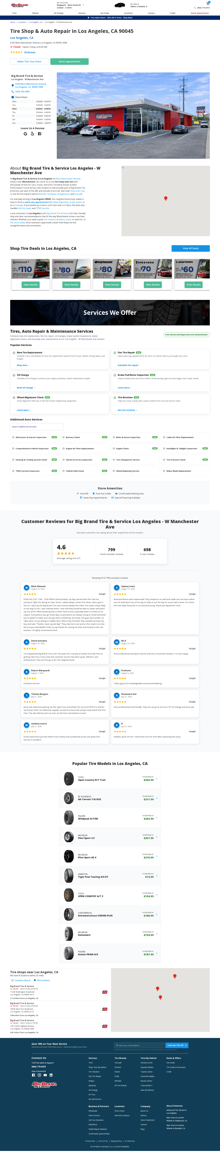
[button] (165, 198)
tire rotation (50, 219)
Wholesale (93, 1111)
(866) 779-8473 (203, 8)
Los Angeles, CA (35, 22)
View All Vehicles (147, 1090)
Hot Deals (104, 13)
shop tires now (78, 190)
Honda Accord (146, 1062)
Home (12, 22)
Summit (118, 1067)
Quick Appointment (200, 13)
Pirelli (117, 1076)
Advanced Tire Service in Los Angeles (177, 1111)
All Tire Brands (121, 1085)
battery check (64, 219)
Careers (151, 13)
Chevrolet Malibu (147, 1076)
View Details (31, 284)
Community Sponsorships (99, 1133)
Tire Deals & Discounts (176, 1067)
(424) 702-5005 (22, 91)
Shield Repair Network (98, 1129)
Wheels (35, 13)
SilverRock (93, 1124)
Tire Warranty (130, 1141)
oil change (18, 205)
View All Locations (122, 1115)
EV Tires (92, 1094)
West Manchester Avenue (68, 178)
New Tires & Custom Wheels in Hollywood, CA (177, 1119)
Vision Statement (148, 1120)
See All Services (95, 1099)
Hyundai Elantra (147, 1067)
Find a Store (120, 1111)
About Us (144, 1111)
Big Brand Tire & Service (58, 213)
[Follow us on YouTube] (45, 1075)
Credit (172, 13)
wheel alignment (61, 202)
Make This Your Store (29, 61)
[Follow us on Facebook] (33, 1075)
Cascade (78, 194)
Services (81, 13)
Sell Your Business (96, 1120)
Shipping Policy (116, 1141)
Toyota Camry (146, 1071)
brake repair (76, 202)
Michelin (42, 194)
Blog (142, 1129)
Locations (128, 13)
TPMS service (42, 208)
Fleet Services (94, 1115)
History (143, 1115)
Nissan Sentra (146, 1081)
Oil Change (58, 13)
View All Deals (191, 248)
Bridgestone (63, 194)
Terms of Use (103, 1141)
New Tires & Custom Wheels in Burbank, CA (176, 1127)
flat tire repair (24, 208)
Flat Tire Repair (95, 1076)
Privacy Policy (168, 1049)
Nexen (117, 1071)
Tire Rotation (94, 1071)
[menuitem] (59, 992)
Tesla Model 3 (146, 1085)
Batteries (92, 1085)
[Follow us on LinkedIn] (51, 1075)
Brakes (91, 1081)
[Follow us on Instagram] (39, 1075)
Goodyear (52, 194)
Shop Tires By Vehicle (97, 1067)
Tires (14, 13)
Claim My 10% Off (175, 1045)
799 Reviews (29, 52)
